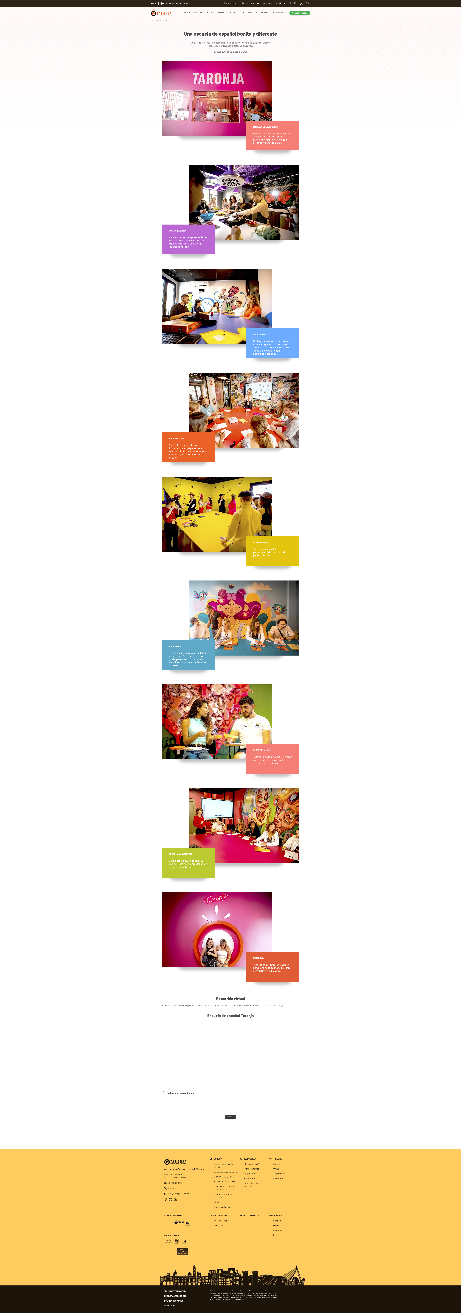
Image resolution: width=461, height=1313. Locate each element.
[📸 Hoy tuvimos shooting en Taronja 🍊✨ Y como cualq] (247, 1104)
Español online (215, 13)
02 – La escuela (248, 1158)
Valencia (277, 1221)
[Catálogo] (295, 3)
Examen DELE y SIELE (224, 1177)
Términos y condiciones (175, 1291)
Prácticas (277, 1230)
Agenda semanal (221, 1221)
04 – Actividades (218, 1215)
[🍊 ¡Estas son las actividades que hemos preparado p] (179, 1104)
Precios (232, 13)
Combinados (279, 1179)
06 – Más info (276, 1215)
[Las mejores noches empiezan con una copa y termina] (282, 1104)
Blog (275, 1235)
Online (276, 1169)
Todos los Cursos (222, 1207)
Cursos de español (193, 13)
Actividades (245, 13)
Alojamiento (262, 13)
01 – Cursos (216, 1158)
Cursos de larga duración (225, 1172)
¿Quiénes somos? (251, 1164)
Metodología (249, 1179)
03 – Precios (275, 1158)
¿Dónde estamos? (251, 1169)
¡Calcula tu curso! (299, 13)
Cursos (276, 1164)
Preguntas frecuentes (175, 1296)
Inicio (153, 20)
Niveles (217, 1202)
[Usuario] (301, 3)
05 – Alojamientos (250, 1215)
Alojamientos (279, 1174)
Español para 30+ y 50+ (225, 1182)
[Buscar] (289, 3)
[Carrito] (307, 3)
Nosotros (278, 13)
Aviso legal (170, 1305)
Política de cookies (173, 1301)
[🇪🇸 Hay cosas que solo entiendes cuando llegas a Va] (213, 1104)
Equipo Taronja (250, 1174)
